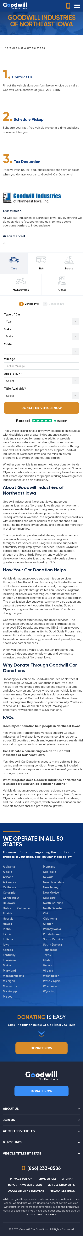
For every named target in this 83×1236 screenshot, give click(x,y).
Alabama (9, 866)
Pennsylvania (52, 929)
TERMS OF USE (47, 1179)
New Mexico (51, 892)
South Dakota (52, 944)
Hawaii (7, 924)
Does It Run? (13, 373)
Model (8, 344)
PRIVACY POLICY (21, 1179)
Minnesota (10, 986)
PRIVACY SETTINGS (62, 1190)
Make (7, 329)
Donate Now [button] (41, 1048)
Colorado (9, 892)
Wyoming (49, 991)
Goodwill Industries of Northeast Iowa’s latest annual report (42, 584)
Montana (49, 866)
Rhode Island (52, 934)
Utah (46, 960)
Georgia (8, 918)
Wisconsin (50, 986)
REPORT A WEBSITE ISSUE (25, 1185)
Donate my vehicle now (41, 408)
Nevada (48, 877)
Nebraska (49, 872)
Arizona (8, 877)
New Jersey (50, 887)
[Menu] (77, 6)
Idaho (7, 929)
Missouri (8, 996)
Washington (51, 976)
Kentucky (9, 955)
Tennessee (50, 950)
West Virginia (52, 981)
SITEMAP (67, 1179)
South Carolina (53, 939)
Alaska (7, 872)
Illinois (7, 934)
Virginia (48, 970)
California (9, 887)
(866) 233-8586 (49, 90)
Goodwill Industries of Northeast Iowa (39, 452)
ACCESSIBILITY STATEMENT (26, 1190)
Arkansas (9, 882)
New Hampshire (53, 882)
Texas (47, 955)
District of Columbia (16, 908)
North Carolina (53, 903)
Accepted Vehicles (19, 1131)
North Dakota (52, 908)
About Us (11, 1109)
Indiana (8, 939)
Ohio (46, 913)
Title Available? (15, 388)
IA (4, 243)
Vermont (48, 965)
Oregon (48, 924)
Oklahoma (50, 918)
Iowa (6, 944)
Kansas (8, 950)
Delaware (9, 903)
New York (49, 898)
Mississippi (10, 991)
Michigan (9, 981)
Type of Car (12, 314)
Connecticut (11, 898)
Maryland (9, 970)
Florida (7, 913)
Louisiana (9, 960)
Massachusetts (13, 976)
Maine (7, 965)
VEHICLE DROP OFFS (61, 1185)
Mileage (9, 359)
